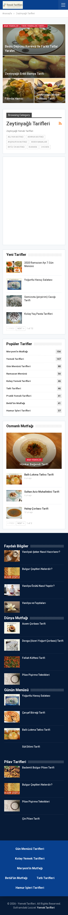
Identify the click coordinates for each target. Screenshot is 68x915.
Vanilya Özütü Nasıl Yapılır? (38, 585)
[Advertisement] (34, 202)
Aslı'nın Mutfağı (16, 137)
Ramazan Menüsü (16, 373)
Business (33, 147)
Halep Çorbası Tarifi (36, 508)
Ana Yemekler (11, 26)
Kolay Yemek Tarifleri (18, 381)
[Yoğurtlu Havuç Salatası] (14, 284)
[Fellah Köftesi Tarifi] (12, 662)
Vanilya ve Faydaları (34, 603)
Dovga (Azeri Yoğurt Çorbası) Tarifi (42, 640)
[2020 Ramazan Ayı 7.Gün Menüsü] (14, 267)
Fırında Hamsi (14, 98)
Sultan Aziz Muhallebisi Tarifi (41, 491)
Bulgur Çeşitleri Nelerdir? (37, 569)
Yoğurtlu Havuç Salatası (38, 279)
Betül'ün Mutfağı (16, 147)
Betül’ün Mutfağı (16, 878)
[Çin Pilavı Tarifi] (12, 823)
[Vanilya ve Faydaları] (12, 607)
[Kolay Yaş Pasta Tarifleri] (14, 318)
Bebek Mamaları (39, 142)
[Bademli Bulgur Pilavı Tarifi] (12, 771)
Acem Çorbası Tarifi (34, 623)
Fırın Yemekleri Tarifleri (35, 26)
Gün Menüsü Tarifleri (18, 366)
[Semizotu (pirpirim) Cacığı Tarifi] (14, 301)
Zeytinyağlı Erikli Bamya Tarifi (24, 73)
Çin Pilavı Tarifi (31, 818)
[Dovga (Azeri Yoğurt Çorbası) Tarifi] (12, 645)
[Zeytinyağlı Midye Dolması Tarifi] (50, 90)
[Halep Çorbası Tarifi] (14, 513)
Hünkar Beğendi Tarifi (34, 464)
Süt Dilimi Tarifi (31, 746)
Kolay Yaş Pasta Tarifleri (38, 313)
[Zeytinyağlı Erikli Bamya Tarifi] (34, 66)
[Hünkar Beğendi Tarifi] (34, 450)
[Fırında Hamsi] (18, 90)
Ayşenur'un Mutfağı (17, 142)
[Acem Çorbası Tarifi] (12, 628)
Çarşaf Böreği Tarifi (33, 712)
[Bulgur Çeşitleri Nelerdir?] (12, 573)
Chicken (45, 147)
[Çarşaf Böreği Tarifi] (12, 717)
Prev (11, 328)
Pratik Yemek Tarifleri (18, 395)
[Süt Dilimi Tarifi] (12, 751)
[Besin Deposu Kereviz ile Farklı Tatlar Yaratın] (34, 40)
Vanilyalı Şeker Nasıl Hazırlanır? (41, 551)
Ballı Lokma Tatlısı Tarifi (39, 474)
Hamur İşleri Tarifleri (18, 410)
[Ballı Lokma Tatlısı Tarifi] (14, 479)
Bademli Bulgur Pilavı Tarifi (38, 767)
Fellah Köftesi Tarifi (33, 657)
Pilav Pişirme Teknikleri (36, 674)
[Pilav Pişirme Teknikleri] (12, 679)
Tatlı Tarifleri (13, 388)
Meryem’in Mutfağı (30, 868)
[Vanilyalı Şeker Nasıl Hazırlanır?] (12, 556)
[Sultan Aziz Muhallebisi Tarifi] (14, 496)
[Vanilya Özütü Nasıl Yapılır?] (12, 590)
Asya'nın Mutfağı (36, 137)
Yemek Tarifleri (15, 359)
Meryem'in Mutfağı (17, 351)
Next (20, 328)
